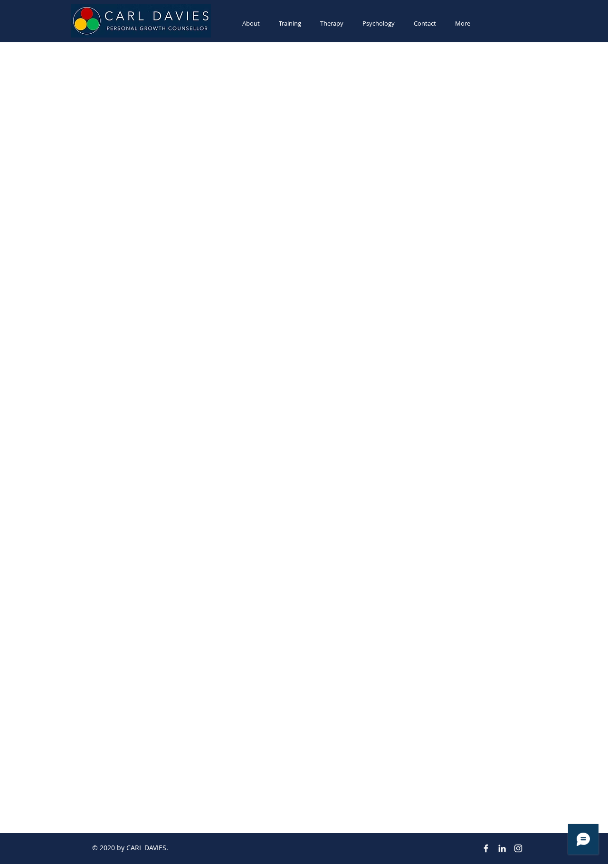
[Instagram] (518, 848)
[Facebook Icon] (486, 848)
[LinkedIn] (502, 848)
